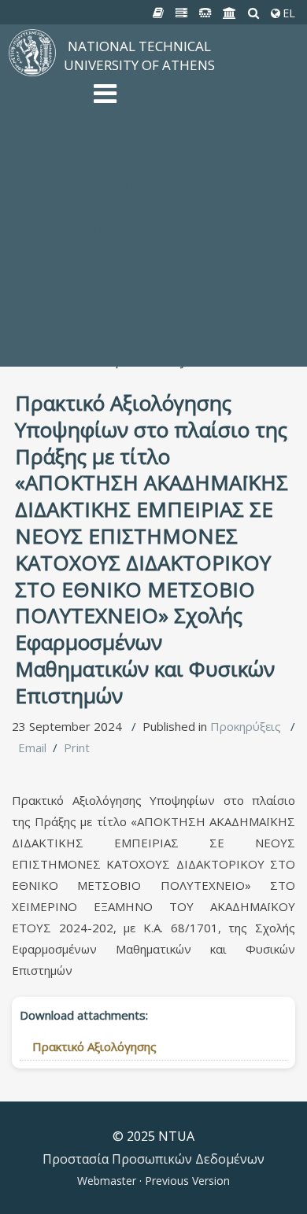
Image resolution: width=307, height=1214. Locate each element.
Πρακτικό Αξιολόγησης (94, 1046)
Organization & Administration (175, 160)
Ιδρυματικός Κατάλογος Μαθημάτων (194, 230)
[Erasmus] (230, 13)
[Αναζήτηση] (254, 13)
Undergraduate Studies (157, 207)
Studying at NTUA (142, 195)
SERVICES (120, 278)
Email (32, 747)
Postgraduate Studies (153, 219)
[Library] (158, 13)
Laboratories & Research (162, 254)
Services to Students (150, 301)
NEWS (110, 171)
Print (77, 747)
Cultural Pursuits (138, 325)
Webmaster (108, 1180)
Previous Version (186, 1180)
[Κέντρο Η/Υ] (182, 13)
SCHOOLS (121, 266)
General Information (148, 348)
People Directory (140, 360)
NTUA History (132, 136)
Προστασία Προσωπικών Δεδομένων (153, 1159)
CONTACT (121, 337)
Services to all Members (159, 289)
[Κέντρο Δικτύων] (205, 13)
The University (133, 112)
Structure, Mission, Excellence (174, 124)
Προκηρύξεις (245, 726)
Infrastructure (131, 148)
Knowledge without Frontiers (173, 242)
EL (287, 13)
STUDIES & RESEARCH (155, 183)
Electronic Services (144, 313)
